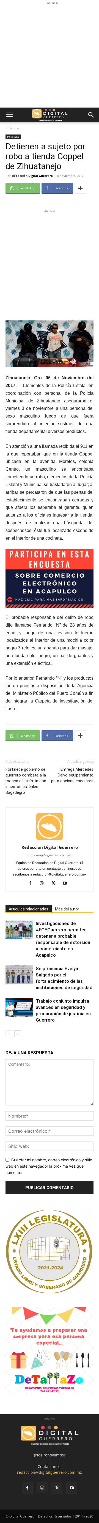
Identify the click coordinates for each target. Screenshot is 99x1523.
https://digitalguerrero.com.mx (50, 855)
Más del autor (67, 909)
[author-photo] (49, 839)
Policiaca (12, 128)
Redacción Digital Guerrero (32, 176)
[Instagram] (43, 883)
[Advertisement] (49, 55)
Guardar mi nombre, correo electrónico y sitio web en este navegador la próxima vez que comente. (49, 1166)
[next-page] (17, 1033)
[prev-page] (9, 1033)
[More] (80, 188)
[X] (55, 883)
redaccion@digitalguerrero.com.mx (49, 1472)
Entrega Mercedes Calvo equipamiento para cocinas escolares (72, 775)
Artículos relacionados (28, 909)
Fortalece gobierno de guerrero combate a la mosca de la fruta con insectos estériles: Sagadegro (26, 781)
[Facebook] (32, 883)
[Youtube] (67, 883)
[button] (9, 115)
